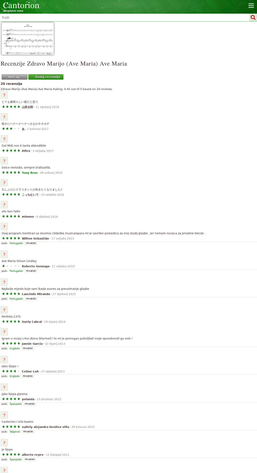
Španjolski (16, 404)
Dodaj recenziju (47, 76)
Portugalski (16, 243)
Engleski (15, 348)
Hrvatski (31, 243)
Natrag (13, 76)
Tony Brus (30, 172)
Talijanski (15, 431)
